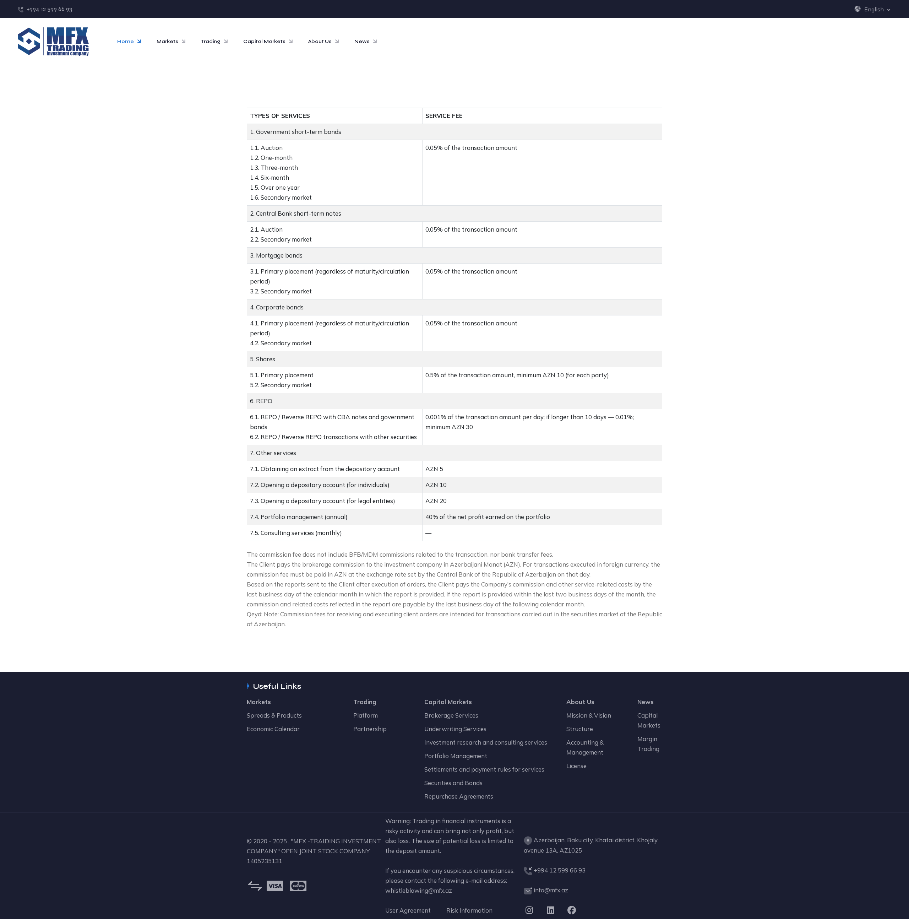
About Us (320, 41)
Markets (167, 41)
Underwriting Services (455, 729)
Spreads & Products (274, 715)
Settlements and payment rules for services (484, 769)
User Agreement (408, 910)
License (576, 765)
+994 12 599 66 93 (49, 9)
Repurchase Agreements (458, 796)
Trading (211, 41)
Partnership (370, 729)
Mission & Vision (588, 715)
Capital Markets (264, 41)
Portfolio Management (455, 755)
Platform (365, 715)
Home (125, 41)
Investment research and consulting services (485, 742)
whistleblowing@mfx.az (418, 890)
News (362, 41)
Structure (579, 729)
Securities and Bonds (453, 782)
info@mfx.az (551, 890)
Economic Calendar (273, 729)
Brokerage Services (451, 715)
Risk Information (469, 910)
